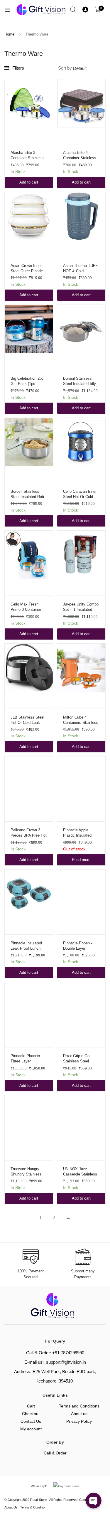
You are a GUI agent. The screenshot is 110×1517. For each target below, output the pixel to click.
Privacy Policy (79, 1421)
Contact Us (31, 1421)
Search (73, 10)
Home (9, 34)
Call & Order (55, 1453)
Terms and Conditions (79, 1406)
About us (79, 1413)
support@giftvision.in (66, 1362)
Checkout (31, 1413)
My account (31, 1429)
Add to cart (28, 182)
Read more (81, 859)
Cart (31, 1406)
